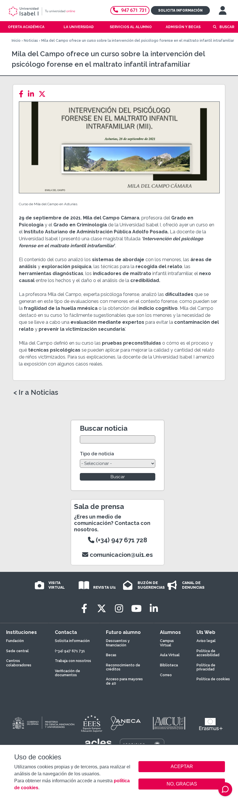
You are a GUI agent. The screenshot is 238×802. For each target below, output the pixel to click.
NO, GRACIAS (182, 783)
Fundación (15, 641)
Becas (111, 655)
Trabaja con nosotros (73, 661)
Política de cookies (213, 679)
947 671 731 (134, 10)
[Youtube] (136, 608)
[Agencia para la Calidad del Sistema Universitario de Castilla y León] (169, 723)
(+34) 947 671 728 (120, 540)
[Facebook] (23, 94)
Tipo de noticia (97, 454)
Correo (166, 675)
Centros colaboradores (18, 663)
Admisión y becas (183, 27)
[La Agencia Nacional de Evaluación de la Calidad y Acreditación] (126, 723)
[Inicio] (50, 11)
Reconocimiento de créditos (123, 667)
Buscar (226, 27)
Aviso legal (206, 641)
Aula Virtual (170, 655)
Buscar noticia (103, 428)
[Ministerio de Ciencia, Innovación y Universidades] (43, 723)
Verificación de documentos (67, 673)
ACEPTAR (181, 766)
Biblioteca (169, 665)
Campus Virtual (167, 643)
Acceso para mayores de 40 (124, 681)
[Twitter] (44, 94)
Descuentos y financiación (118, 643)
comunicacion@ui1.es (120, 554)
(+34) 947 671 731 (70, 651)
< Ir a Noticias (35, 392)
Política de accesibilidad (207, 653)
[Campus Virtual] (222, 10)
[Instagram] (119, 608)
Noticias (31, 41)
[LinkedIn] (32, 94)
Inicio (16, 41)
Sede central (17, 651)
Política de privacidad (205, 667)
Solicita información (180, 10)
